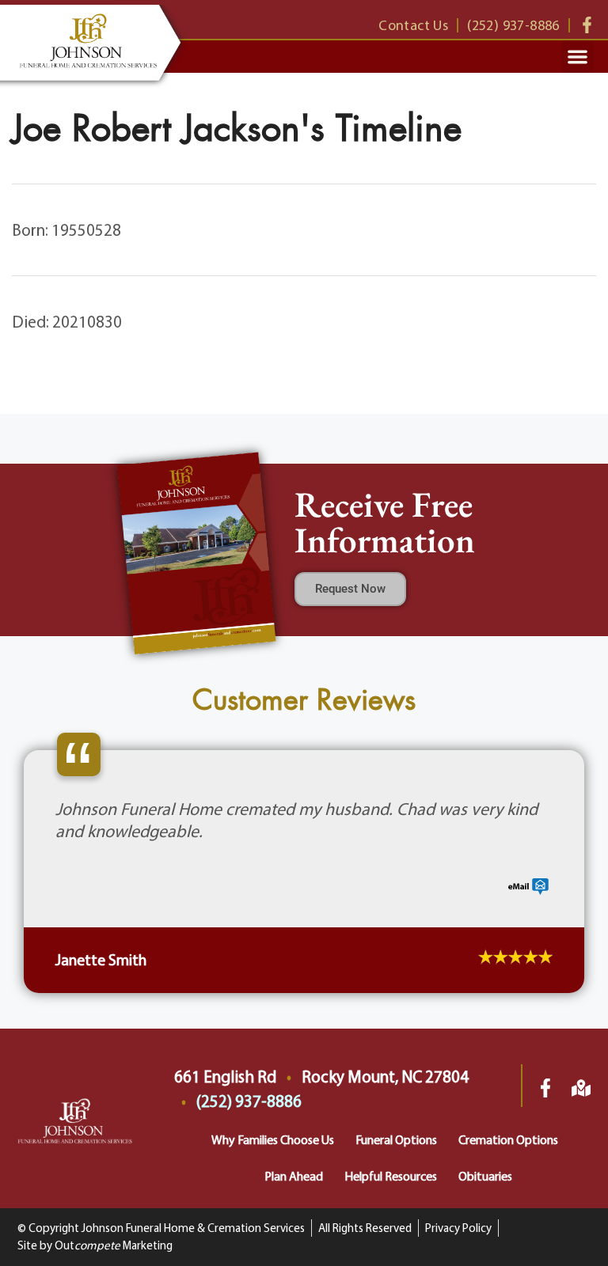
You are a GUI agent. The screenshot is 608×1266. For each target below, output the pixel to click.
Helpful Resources (390, 1176)
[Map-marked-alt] (581, 1088)
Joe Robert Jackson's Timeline (237, 128)
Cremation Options (508, 1139)
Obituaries (485, 1176)
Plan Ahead (293, 1176)
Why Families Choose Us (272, 1139)
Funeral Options (396, 1139)
